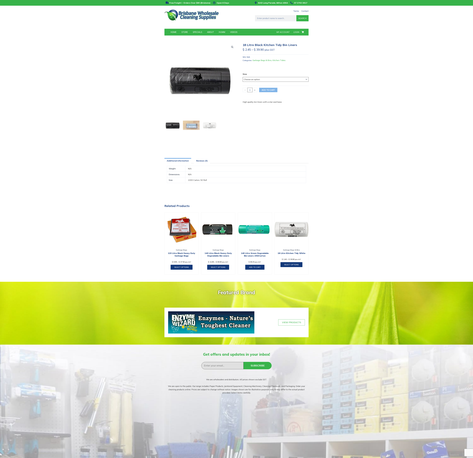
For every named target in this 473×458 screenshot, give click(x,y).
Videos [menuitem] (233, 32)
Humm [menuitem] (222, 32)
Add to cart (268, 90)
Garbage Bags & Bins (262, 60)
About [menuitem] (210, 32)
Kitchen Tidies (279, 60)
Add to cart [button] (255, 267)
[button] (232, 47)
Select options (181, 267)
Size (245, 74)
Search (302, 18)
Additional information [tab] (178, 160)
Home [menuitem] (174, 32)
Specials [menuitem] (197, 32)
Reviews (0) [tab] (202, 160)
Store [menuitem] (184, 32)
